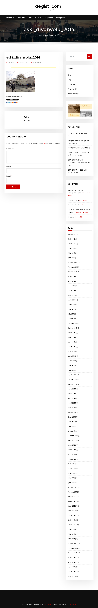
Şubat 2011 (72, 572)
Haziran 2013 (72, 440)
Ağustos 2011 (72, 543)
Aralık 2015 (72, 300)
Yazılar (72, 84)
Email (9, 176)
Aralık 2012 (72, 468)
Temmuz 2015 (73, 323)
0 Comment (37, 62)
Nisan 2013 (72, 450)
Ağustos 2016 (72, 262)
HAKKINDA (21, 18)
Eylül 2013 (71, 426)
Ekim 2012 (71, 478)
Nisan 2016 (72, 281)
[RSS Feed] (17, 102)
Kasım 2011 (72, 529)
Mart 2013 (71, 454)
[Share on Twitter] (9, 102)
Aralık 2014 (72, 356)
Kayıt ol (70, 75)
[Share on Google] (15, 102)
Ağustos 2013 (72, 431)
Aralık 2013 (72, 412)
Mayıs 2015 (72, 333)
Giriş (69, 80)
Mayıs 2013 (72, 445)
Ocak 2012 (71, 520)
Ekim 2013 (71, 422)
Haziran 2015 (72, 328)
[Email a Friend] (11, 102)
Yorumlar (72, 89)
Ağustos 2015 (72, 319)
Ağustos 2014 (72, 375)
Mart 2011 (71, 567)
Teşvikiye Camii (73, 200)
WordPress (47, 604)
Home (40, 35)
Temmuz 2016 (73, 267)
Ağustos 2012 (72, 487)
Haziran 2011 (72, 553)
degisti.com (48, 6)
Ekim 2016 (71, 253)
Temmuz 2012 (73, 492)
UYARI (30, 18)
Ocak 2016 (71, 295)
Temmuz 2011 (73, 548)
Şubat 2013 (72, 459)
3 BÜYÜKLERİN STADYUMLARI (78, 133)
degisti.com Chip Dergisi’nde (55, 18)
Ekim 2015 (71, 309)
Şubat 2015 (72, 347)
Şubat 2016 (72, 290)
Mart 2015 (71, 342)
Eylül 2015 (71, 314)
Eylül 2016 (71, 258)
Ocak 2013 (71, 464)
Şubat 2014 (72, 403)
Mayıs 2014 (72, 389)
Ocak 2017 (71, 239)
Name (9, 166)
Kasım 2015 (72, 305)
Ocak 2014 (71, 408)
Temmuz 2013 (73, 436)
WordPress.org (73, 94)
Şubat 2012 (72, 515)
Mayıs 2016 (72, 276)
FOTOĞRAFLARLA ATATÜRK (78, 148)
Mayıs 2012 (72, 501)
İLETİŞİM (38, 18)
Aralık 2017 (72, 234)
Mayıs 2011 (72, 557)
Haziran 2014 (72, 384)
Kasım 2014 (72, 361)
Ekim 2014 (71, 365)
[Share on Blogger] (13, 102)
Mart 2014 (71, 398)
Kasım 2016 (72, 248)
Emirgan (71, 217)
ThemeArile (72, 604)
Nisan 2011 (72, 562)
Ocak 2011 (71, 576)
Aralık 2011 (72, 525)
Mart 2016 (71, 286)
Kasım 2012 (72, 473)
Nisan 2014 (72, 394)
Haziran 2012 (72, 497)
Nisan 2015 (72, 337)
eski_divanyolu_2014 (52, 35)
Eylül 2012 (71, 483)
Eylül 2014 (71, 370)
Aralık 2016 (72, 244)
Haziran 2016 (72, 272)
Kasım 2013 (72, 417)
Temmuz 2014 (73, 379)
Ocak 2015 (71, 351)
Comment (10, 149)
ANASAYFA (10, 18)
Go (89, 56)
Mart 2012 (71, 511)
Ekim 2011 (71, 534)
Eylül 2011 (71, 539)
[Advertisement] (34, 68)
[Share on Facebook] (7, 102)
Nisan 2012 (72, 506)
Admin (12, 62)
